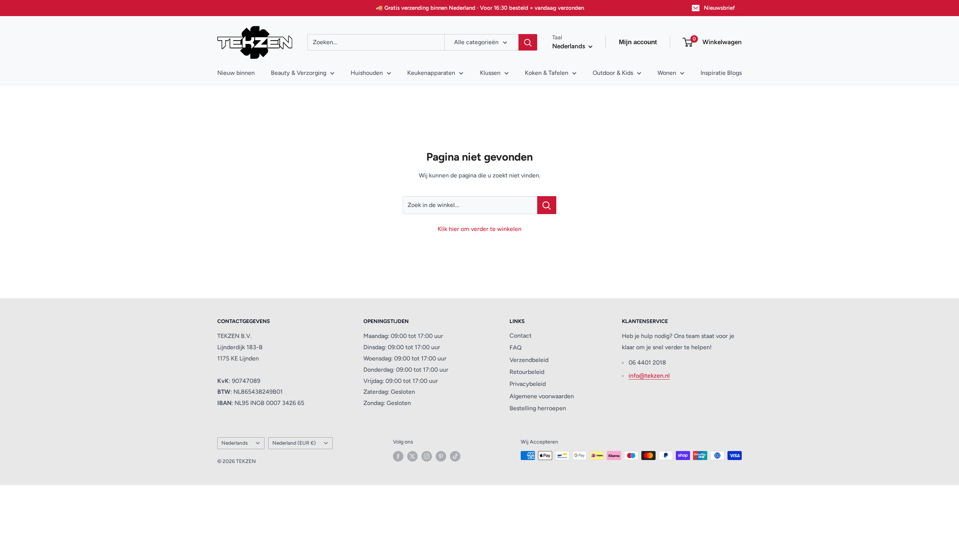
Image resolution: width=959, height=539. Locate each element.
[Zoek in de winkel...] (546, 205)
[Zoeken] (527, 42)
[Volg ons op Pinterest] (441, 456)
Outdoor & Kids (613, 72)
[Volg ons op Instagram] (426, 456)
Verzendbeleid (528, 359)
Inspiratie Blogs (721, 72)
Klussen (490, 72)
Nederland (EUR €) (294, 443)
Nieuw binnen (236, 72)
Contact (520, 335)
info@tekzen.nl (649, 375)
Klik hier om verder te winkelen (479, 228)
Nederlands (234, 443)
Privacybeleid (527, 383)
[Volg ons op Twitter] (412, 456)
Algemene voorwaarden (541, 396)
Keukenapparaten (431, 72)
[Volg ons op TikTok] (455, 456)
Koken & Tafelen (546, 72)
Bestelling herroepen (537, 408)
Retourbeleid (526, 371)
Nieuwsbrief (719, 7)
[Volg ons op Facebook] (398, 456)
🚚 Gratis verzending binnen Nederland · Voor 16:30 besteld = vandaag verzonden (480, 7)
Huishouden (367, 72)
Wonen (666, 72)
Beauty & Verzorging (298, 72)
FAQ (515, 347)
